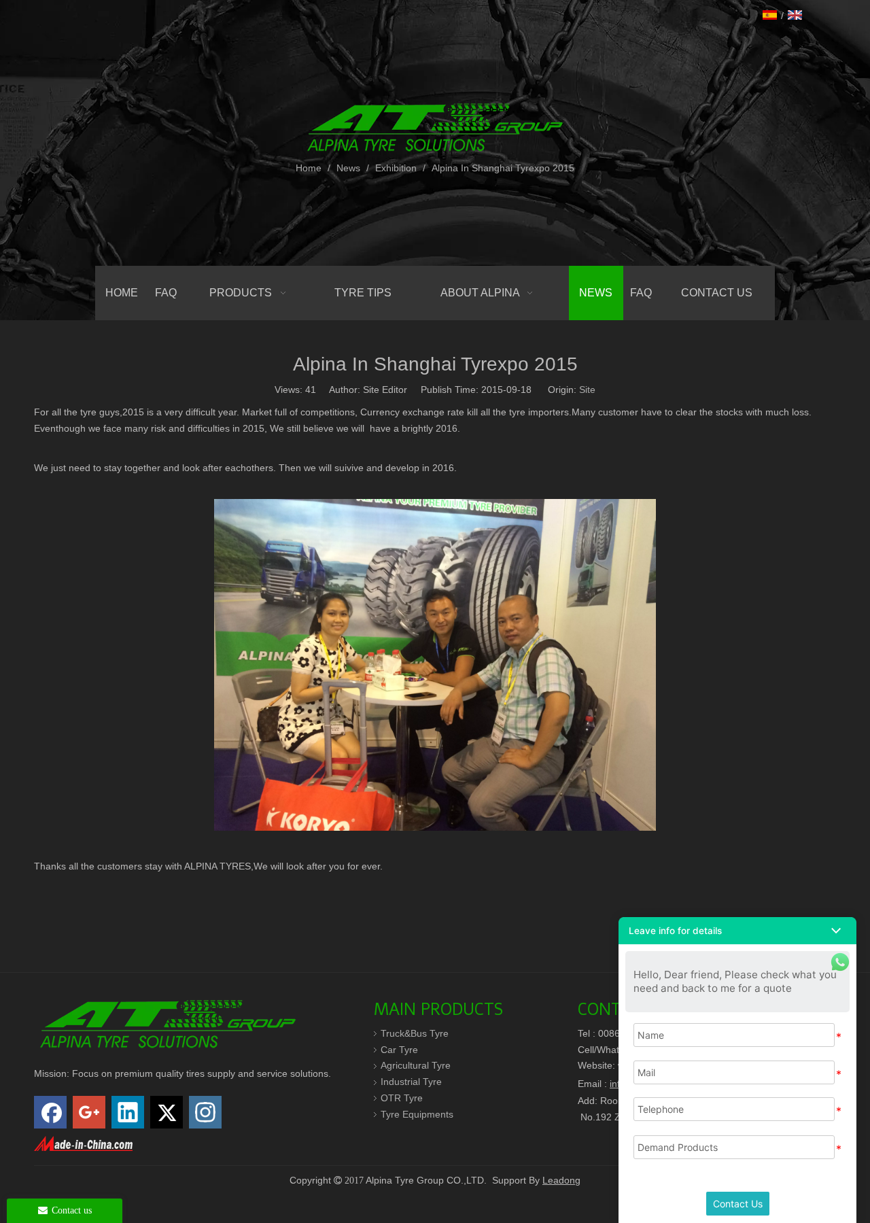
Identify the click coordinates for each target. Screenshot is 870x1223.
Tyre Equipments (417, 1114)
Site (587, 389)
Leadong (561, 1180)
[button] (737, 930)
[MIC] (83, 1143)
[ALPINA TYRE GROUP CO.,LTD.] (168, 1022)
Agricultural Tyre (416, 1065)
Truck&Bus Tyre (415, 1033)
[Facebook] (50, 1112)
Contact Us (738, 1203)
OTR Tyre (402, 1097)
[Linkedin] (127, 1112)
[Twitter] (166, 1112)
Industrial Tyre (411, 1081)
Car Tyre (399, 1049)
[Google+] (89, 1112)
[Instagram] (205, 1112)
